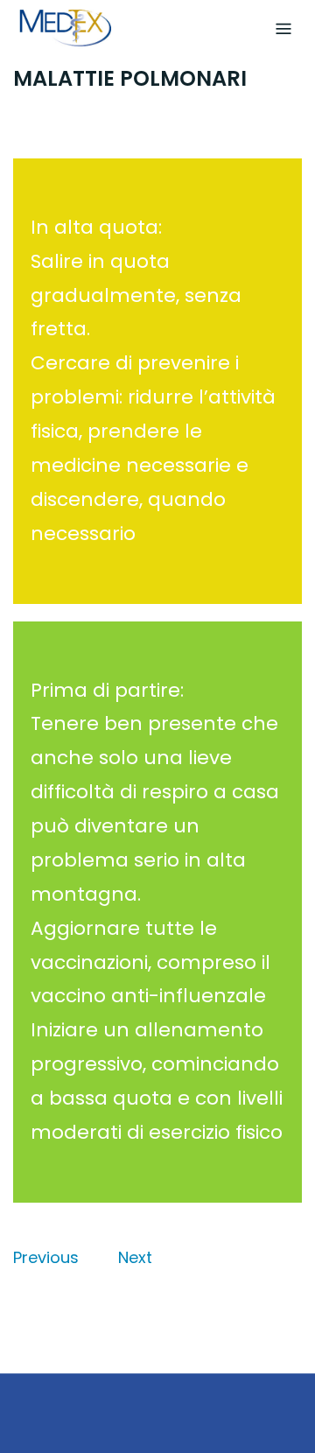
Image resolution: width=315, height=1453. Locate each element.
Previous (46, 1257)
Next (135, 1257)
